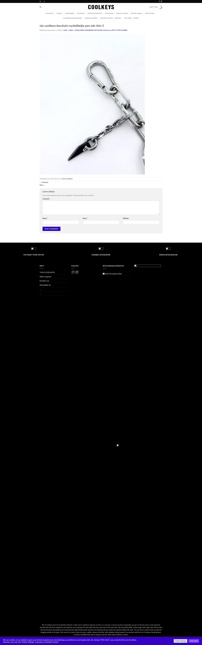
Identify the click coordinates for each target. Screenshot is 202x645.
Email (85, 218)
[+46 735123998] (44, 1)
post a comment (67, 179)
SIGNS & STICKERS (91, 18)
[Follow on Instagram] (161, 1)
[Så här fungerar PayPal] (112, 274)
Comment (46, 199)
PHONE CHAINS (136, 13)
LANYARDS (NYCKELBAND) (72, 18)
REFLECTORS (149, 13)
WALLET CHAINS (122, 13)
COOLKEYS (49, 13)
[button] (155, 7)
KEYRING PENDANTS (94, 13)
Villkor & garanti (45, 277)
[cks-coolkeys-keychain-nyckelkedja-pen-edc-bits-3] (92, 104)
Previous (44, 182)
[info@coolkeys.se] (40, 1)
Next (42, 185)
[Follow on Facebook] (159, 1)
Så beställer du (45, 285)
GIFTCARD (128, 18)
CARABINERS (69, 13)
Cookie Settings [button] (180, 641)
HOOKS (59, 13)
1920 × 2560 (68, 30)
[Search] (40, 7)
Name (45, 218)
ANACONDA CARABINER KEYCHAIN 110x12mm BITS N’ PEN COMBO (101, 30)
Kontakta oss (44, 281)
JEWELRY (118, 18)
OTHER (135, 18)
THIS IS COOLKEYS (47, 272)
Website (126, 218)
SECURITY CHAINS (106, 18)
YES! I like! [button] (194, 641)
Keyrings (80, 13)
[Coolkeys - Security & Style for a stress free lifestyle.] (101, 7)
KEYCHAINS (109, 13)
